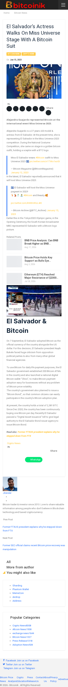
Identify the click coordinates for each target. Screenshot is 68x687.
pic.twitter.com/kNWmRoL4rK (26, 203)
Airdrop (16, 597)
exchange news (23, 633)
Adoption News (23, 644)
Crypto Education (22, 679)
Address (17, 600)
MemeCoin (18, 593)
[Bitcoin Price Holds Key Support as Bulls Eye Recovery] (14, 261)
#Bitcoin (40, 157)
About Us (47, 679)
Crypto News (28, 54)
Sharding (17, 585)
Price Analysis (12, 679)
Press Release (22, 640)
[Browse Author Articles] (10, 483)
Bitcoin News (14, 54)
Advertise (63, 679)
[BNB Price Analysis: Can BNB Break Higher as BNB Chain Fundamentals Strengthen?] (14, 244)
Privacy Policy (53, 679)
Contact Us (40, 679)
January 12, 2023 (19, 172)
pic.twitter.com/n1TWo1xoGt (45, 161)
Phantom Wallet (21, 589)
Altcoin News (22, 629)
